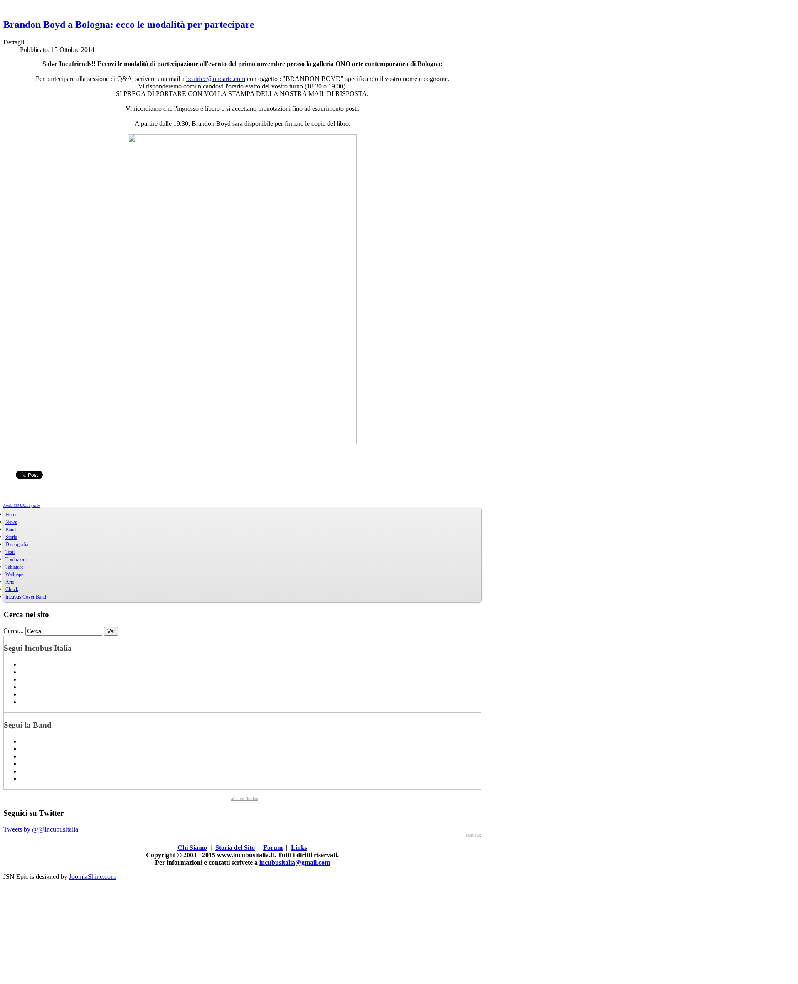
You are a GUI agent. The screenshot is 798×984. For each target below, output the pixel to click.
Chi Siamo (192, 847)
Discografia (16, 544)
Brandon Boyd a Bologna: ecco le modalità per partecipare (128, 24)
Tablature (14, 567)
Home (11, 515)
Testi (10, 552)
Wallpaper (15, 574)
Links (299, 847)
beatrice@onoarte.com (215, 78)
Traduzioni (16, 559)
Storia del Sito (235, 847)
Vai (111, 631)
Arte (9, 582)
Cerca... (13, 630)
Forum (273, 847)
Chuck (11, 589)
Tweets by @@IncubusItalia (40, 829)
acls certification (244, 798)
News (11, 522)
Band (10, 529)
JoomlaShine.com (92, 876)
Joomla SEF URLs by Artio (21, 506)
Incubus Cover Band (25, 597)
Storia (11, 537)
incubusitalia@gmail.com (294, 862)
